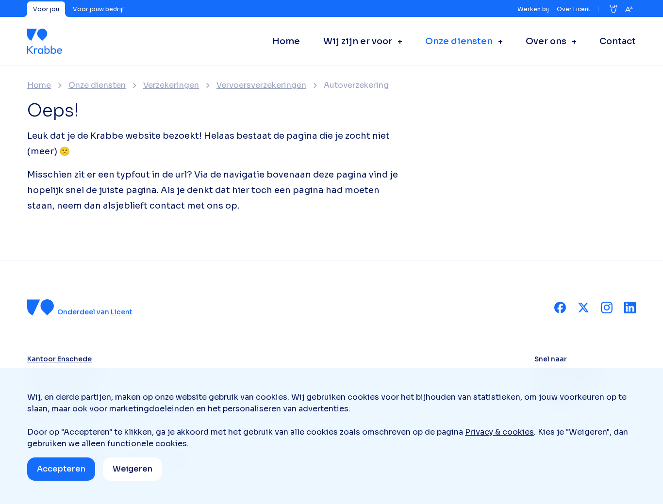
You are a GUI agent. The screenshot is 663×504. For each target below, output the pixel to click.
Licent (122, 312)
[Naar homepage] (44, 41)
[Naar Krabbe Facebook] (560, 307)
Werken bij (533, 9)
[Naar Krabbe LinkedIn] (630, 307)
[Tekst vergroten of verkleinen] (629, 9)
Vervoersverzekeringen (261, 85)
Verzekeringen (171, 85)
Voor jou (46, 9)
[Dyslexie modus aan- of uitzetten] (613, 9)
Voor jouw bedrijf (98, 9)
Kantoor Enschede (59, 359)
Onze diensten (97, 85)
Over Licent (574, 9)
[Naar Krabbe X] (583, 307)
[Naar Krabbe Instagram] (607, 307)
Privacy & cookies (499, 432)
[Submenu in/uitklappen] (397, 41)
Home (39, 85)
